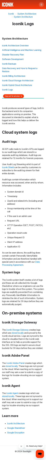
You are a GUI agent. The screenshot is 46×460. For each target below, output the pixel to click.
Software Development (13, 59)
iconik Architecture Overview (15, 45)
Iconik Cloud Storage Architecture (17, 80)
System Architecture (26, 13)
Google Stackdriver (16, 428)
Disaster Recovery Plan (13, 54)
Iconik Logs (7, 89)
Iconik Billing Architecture (13, 76)
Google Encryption (15, 432)
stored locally (18, 333)
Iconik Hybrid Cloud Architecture (17, 85)
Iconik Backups (9, 64)
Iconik (11, 13)
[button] (41, 4)
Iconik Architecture (16, 423)
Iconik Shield (8, 167)
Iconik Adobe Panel (15, 363)
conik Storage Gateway (17, 330)
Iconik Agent (12, 393)
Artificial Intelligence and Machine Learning (21, 50)
